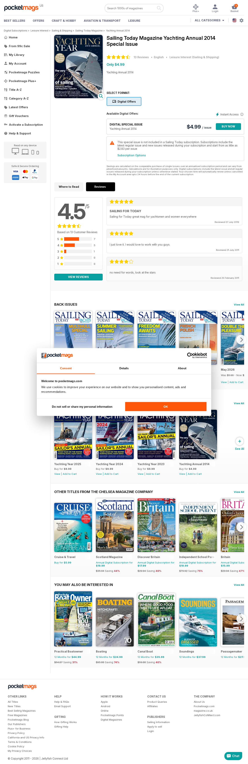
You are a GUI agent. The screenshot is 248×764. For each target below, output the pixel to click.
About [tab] (182, 368)
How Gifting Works (65, 722)
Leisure (134, 20)
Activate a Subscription (26, 124)
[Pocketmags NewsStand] (23, 8)
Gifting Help (61, 726)
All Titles (13, 701)
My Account (17, 63)
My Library (16, 55)
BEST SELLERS (14, 20)
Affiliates (152, 706)
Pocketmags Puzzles (24, 72)
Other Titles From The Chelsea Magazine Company (103, 492)
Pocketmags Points (112, 715)
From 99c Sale (19, 46)
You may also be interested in (83, 585)
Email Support (62, 706)
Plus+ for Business (19, 728)
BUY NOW (228, 126)
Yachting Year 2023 (151, 464)
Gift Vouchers (19, 116)
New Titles (14, 706)
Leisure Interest (39, 30)
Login (150, 731)
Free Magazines (17, 715)
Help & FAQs (61, 701)
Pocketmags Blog (18, 719)
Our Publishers (17, 724)
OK (166, 406)
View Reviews (78, 277)
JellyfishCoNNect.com (207, 715)
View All (239, 304)
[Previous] (57, 339)
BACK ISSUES (65, 304)
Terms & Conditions (20, 741)
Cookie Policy (16, 746)
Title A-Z (15, 90)
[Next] (241, 339)
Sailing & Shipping (62, 30)
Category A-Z (19, 98)
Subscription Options (131, 155)
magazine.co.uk (203, 710)
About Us (199, 701)
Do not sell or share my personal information (82, 406)
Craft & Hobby (64, 20)
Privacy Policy (16, 733)
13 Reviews (141, 57)
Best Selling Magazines (22, 710)
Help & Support (20, 133)
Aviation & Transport (102, 20)
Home (13, 37)
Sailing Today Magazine (89, 30)
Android (105, 706)
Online (104, 710)
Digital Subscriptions (15, 30)
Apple (104, 701)
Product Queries (157, 701)
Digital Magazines (111, 719)
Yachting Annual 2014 (118, 30)
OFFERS (38, 20)
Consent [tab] (66, 368)
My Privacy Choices (20, 750)
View (224, 382)
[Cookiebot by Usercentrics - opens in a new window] (190, 355)
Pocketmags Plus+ (22, 81)
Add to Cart (236, 382)
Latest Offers (18, 107)
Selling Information (158, 722)
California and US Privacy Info (26, 737)
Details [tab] (124, 368)
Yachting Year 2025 (67, 464)
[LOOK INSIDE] (78, 97)
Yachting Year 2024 (109, 464)
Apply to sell (154, 726)
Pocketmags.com (204, 706)
